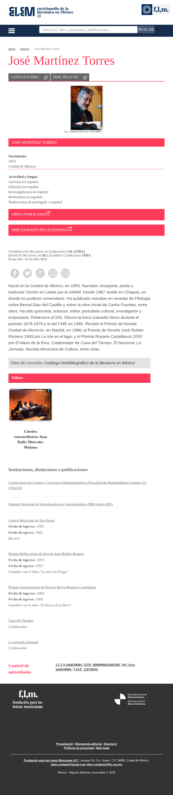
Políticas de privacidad (79, 748)
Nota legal (102, 748)
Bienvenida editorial (89, 744)
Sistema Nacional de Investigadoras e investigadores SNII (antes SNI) (60, 504)
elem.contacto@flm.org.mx (104, 764)
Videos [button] (17, 377)
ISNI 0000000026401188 (102, 665)
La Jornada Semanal (23, 642)
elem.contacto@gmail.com (68, 764)
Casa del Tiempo (20, 621)
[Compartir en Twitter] (27, 273)
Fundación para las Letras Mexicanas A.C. (51, 760)
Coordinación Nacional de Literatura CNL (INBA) (46, 252)
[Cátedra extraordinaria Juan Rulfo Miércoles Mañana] (30, 405)
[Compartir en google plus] (40, 273)
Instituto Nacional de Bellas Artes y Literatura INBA (49, 255)
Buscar (146, 29)
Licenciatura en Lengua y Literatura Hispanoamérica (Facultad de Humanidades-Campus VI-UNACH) (77, 485)
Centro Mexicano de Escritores (31, 520)
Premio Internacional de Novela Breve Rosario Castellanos (52, 587)
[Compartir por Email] (65, 273)
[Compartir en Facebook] (14, 273)
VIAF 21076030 (85, 669)
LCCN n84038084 (69, 665)
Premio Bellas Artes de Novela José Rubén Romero (46, 554)
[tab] (79, 378)
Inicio (11, 48)
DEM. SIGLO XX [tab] (65, 77)
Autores (24, 48)
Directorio (110, 744)
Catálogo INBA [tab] (25, 77)
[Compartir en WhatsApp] (52, 273)
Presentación (64, 744)
